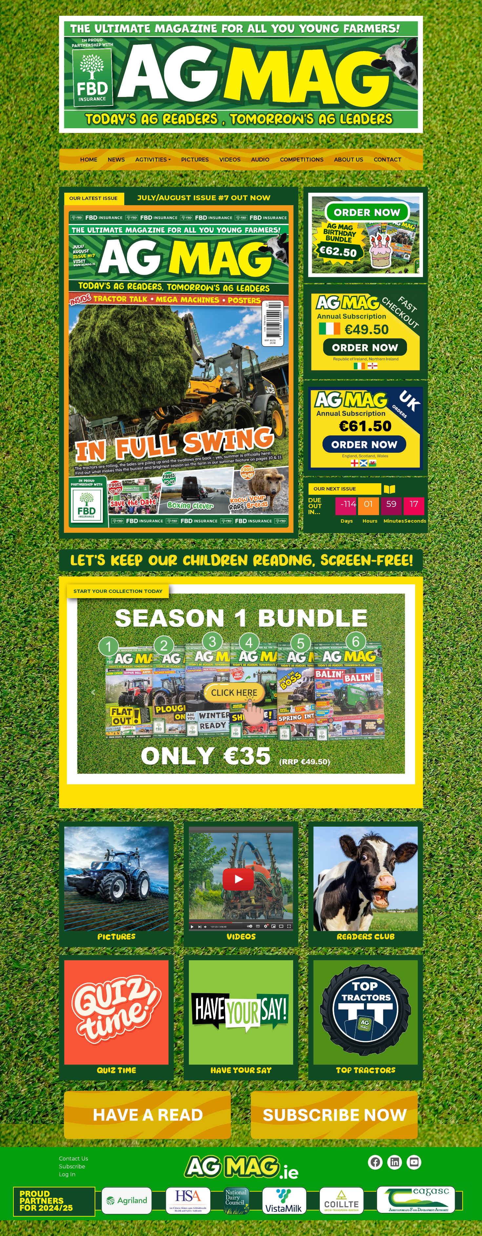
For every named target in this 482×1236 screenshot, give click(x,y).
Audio (260, 160)
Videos (230, 160)
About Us (348, 160)
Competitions (302, 160)
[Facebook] (375, 1162)
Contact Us (73, 1159)
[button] (93, 692)
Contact (388, 160)
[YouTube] (414, 1162)
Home (90, 159)
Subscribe (72, 1166)
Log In (67, 1174)
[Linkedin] (394, 1162)
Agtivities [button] (151, 160)
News (116, 160)
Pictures (195, 160)
